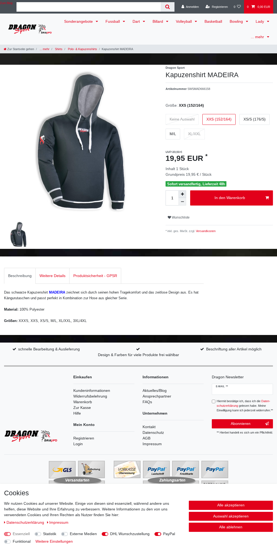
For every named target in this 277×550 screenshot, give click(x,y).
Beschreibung (20, 276)
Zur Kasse (82, 407)
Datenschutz (153, 432)
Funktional (22, 541)
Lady (260, 21)
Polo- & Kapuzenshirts (82, 49)
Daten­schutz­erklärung (25, 522)
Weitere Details (52, 276)
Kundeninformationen (91, 390)
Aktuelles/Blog (155, 390)
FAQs (147, 402)
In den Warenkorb (230, 198)
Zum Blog (6, 3)
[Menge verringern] (182, 202)
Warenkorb (82, 402)
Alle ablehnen (230, 527)
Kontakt (149, 427)
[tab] (20, 276)
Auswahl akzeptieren (231, 516)
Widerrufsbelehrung (90, 396)
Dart (137, 21)
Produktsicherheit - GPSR (95, 276)
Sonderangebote (79, 21)
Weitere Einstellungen (54, 541)
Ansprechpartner (157, 396)
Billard (158, 21)
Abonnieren (240, 423)
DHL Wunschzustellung (130, 534)
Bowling (237, 21)
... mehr (258, 37)
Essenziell (21, 534)
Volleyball (184, 21)
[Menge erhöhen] (182, 194)
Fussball (113, 21)
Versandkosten (205, 231)
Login (78, 444)
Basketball (213, 21)
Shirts (58, 49)
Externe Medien (83, 534)
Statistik (49, 534)
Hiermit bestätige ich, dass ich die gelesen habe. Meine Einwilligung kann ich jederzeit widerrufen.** (245, 405)
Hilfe (77, 413)
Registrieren (83, 438)
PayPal (169, 534)
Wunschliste (180, 217)
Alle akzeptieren (231, 505)
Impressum (152, 444)
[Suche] (167, 7)
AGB (146, 438)
